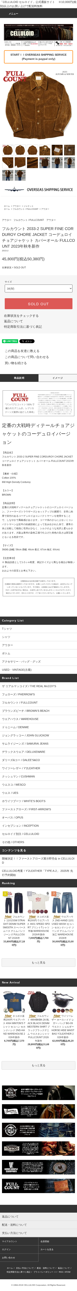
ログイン (6, 1249)
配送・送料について (46, 1268)
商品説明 (19, 378)
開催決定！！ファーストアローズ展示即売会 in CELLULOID (38, 860)
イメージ (58, 378)
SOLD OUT (38, 303)
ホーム (7, 206)
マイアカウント (9, 1241)
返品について (13, 321)
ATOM (67, 1272)
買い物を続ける (16, 363)
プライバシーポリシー (43, 1272)
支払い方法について (25, 1268)
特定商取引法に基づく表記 (23, 326)
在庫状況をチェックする (21, 315)
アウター (17, 206)
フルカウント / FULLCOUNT (25, 209)
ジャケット (29, 206)
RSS (61, 1272)
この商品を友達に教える (22, 351)
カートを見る (47, 1249)
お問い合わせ (8, 1257)
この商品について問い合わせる (27, 357)
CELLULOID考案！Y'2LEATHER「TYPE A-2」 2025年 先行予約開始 (37, 872)
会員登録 (44, 1241)
